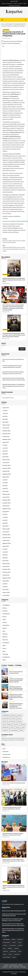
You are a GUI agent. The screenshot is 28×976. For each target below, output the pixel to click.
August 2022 (6, 546)
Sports (4, 651)
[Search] (26, 20)
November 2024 (6, 468)
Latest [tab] (4, 665)
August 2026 (6, 407)
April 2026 (5, 419)
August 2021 (6, 580)
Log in (4, 748)
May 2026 (5, 416)
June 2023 (5, 517)
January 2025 (6, 462)
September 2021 (7, 578)
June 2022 (5, 552)
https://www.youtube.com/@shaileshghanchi (15, 221)
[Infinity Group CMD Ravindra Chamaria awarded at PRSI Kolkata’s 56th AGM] (4, 679)
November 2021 (6, 572)
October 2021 (6, 575)
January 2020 (6, 595)
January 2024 (6, 497)
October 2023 (6, 505)
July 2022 (5, 549)
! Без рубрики (6, 605)
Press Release (6, 642)
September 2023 (7, 508)
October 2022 (6, 540)
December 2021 (6, 569)
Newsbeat (5, 634)
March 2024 (5, 491)
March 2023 (5, 526)
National (5, 628)
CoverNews (21, 971)
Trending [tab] (18, 665)
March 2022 (5, 560)
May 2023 (5, 520)
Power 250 (5, 639)
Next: (14, 248)
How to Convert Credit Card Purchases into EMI (13, 360)
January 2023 (6, 531)
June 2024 (5, 482)
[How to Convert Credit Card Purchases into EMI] (4, 671)
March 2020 (5, 589)
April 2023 (5, 523)
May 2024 (5, 485)
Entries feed (5, 751)
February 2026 (6, 425)
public (4, 645)
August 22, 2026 (6, 311)
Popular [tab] (11, 665)
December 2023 (6, 500)
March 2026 (5, 422)
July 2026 (5, 410)
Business (4, 3)
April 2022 (5, 557)
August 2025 (6, 442)
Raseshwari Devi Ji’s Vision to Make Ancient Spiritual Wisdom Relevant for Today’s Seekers (14, 379)
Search (3, 343)
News (4, 631)
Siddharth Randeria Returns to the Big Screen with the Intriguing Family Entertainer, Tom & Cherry (14, 280)
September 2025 (7, 439)
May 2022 (5, 555)
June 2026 (5, 413)
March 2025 (5, 456)
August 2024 (6, 477)
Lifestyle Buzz (6, 625)
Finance (4, 616)
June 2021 (5, 586)
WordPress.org (6, 757)
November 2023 (6, 503)
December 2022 (6, 534)
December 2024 (6, 465)
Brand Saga (11, 5)
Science (4, 648)
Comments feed (6, 754)
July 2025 (5, 445)
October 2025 (6, 436)
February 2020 (6, 592)
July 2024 (5, 479)
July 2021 (5, 583)
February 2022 (6, 563)
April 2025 (5, 453)
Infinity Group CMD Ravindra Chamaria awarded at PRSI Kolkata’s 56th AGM (12, 366)
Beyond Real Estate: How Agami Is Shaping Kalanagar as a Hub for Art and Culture (13, 372)
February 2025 (6, 459)
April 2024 (5, 488)
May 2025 (5, 451)
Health (24, 3)
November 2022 (6, 537)
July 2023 (5, 514)
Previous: (14, 240)
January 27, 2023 (7, 38)
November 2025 (6, 433)
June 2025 (5, 448)
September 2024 (7, 474)
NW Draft (5, 636)
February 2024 (6, 494)
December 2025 (6, 430)
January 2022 (6, 566)
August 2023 (6, 511)
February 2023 (6, 529)
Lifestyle (15, 3)
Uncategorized (6, 657)
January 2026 (6, 428)
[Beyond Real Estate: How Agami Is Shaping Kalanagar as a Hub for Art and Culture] (4, 687)
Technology (17, 5)
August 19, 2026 (6, 338)
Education (20, 3)
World (4, 660)
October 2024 (6, 471)
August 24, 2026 (6, 283)
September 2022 (7, 543)
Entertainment (9, 3)
